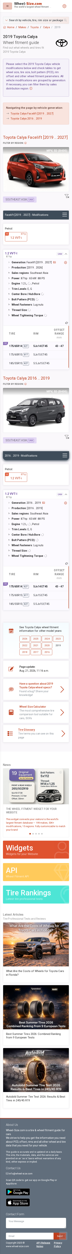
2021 (35, 645)
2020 (47, 645)
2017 (35, 652)
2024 (47, 638)
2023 (58, 638)
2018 (24, 652)
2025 (35, 638)
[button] (36, 20)
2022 (24, 645)
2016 (47, 652)
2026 (24, 638)
